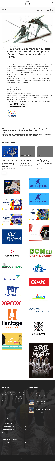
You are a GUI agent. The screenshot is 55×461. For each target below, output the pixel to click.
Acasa (11, 9)
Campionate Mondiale (14, 432)
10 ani (14, 168)
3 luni (31, 165)
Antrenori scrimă (14, 423)
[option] (10, 158)
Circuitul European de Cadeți (13, 46)
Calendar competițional (14, 426)
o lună (37, 395)
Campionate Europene (14, 429)
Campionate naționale (26, 155)
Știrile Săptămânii (20, 9)
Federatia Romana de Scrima (7, 168)
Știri (14, 9)
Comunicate (14, 442)
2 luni (37, 403)
